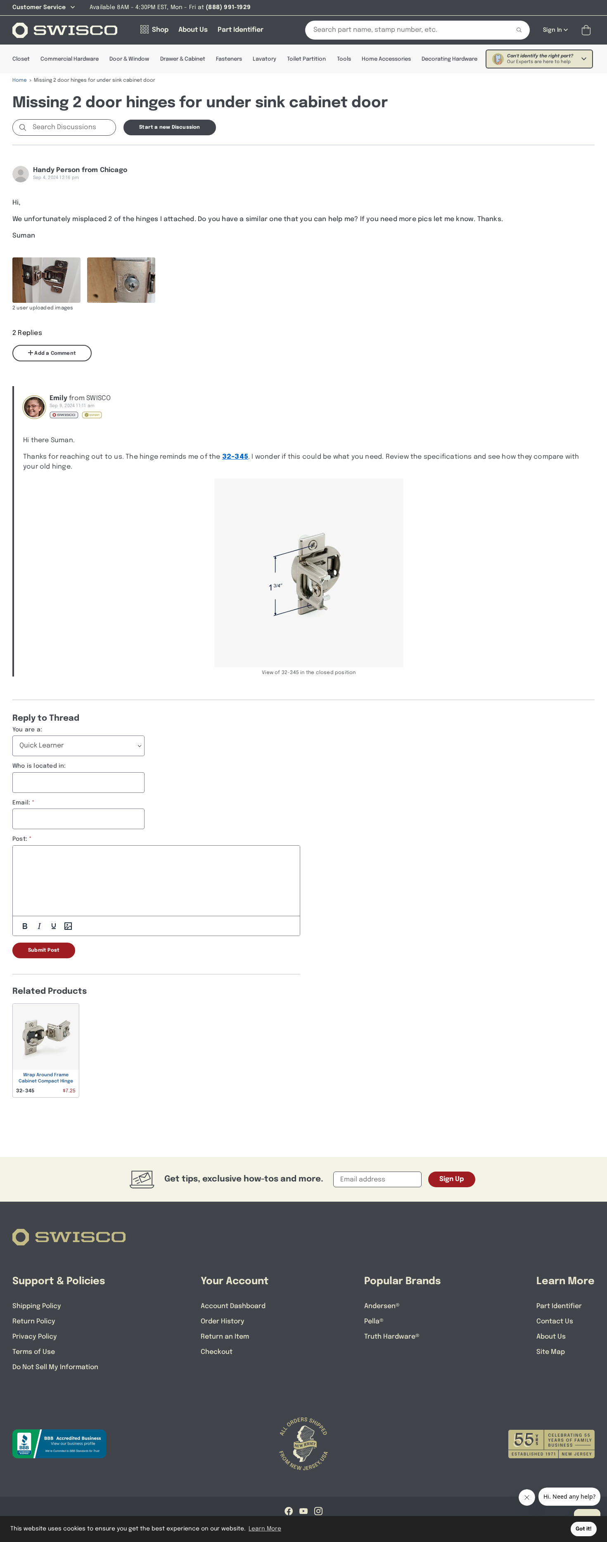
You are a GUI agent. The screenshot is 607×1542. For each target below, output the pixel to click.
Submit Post (43, 950)
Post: (19, 839)
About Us (551, 1336)
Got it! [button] (584, 1529)
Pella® (374, 1321)
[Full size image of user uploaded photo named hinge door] (46, 280)
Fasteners (229, 59)
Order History (222, 1321)
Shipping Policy (36, 1306)
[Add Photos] (68, 926)
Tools (344, 59)
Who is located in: (39, 766)
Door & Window (129, 59)
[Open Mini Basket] (588, 30)
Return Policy (33, 1321)
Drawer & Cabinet (182, 59)
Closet (21, 59)
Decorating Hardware (449, 59)
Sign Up (451, 1179)
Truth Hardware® (392, 1336)
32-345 (235, 456)
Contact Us (554, 1321)
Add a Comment (54, 353)
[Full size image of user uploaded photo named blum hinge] (121, 280)
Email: (21, 803)
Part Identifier (559, 1306)
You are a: (27, 730)
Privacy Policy (34, 1336)
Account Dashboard (233, 1306)
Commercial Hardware (69, 59)
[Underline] (54, 926)
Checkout (216, 1352)
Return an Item (225, 1336)
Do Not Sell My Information (55, 1367)
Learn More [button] (265, 1529)
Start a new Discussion (169, 127)
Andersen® (382, 1306)
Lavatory (264, 59)
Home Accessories (386, 59)
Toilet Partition (306, 59)
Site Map (550, 1352)
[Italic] (39, 926)
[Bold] (25, 926)
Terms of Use (33, 1352)
